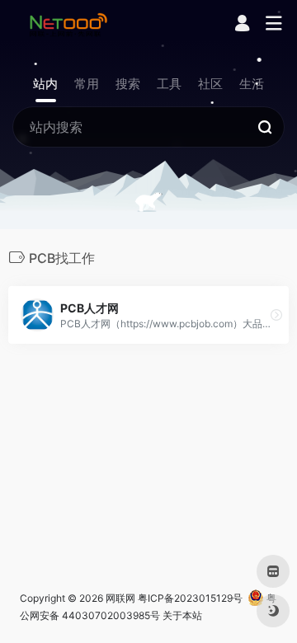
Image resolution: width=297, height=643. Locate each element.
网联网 (120, 598)
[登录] (242, 25)
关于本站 (182, 615)
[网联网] (68, 24)
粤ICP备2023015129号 (190, 598)
